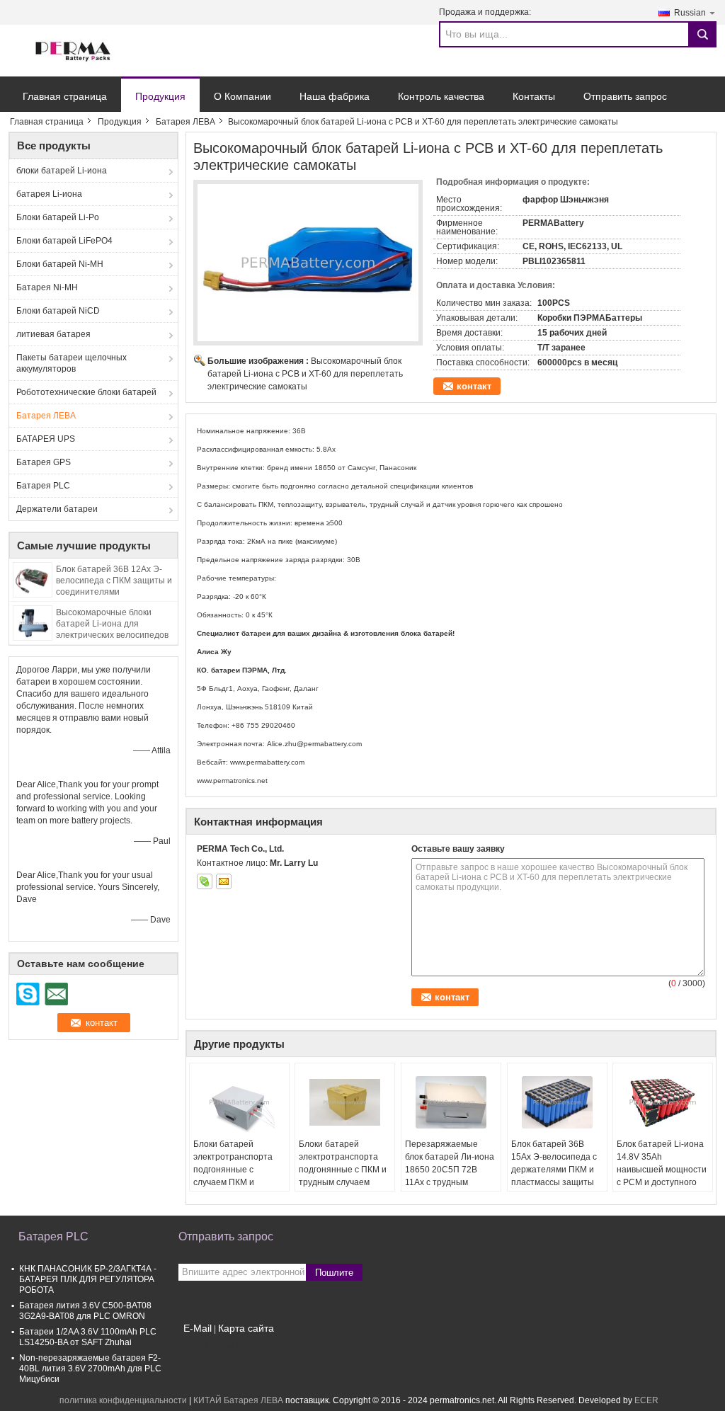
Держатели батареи (57, 509)
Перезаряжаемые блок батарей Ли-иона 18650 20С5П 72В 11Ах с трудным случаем (449, 1169)
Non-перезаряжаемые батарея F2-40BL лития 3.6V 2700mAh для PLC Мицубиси (90, 1368)
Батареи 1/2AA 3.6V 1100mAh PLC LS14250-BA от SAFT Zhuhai (87, 1337)
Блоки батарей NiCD (58, 311)
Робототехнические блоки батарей (86, 392)
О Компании (242, 96)
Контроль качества (441, 96)
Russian (690, 13)
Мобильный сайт (221, 1346)
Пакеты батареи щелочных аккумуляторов (71, 363)
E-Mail (197, 1328)
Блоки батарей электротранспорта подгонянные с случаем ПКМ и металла (233, 1169)
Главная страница (65, 96)
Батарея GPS (43, 462)
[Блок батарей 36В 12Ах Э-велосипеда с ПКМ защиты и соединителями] (33, 579)
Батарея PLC (43, 486)
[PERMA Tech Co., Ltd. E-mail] (224, 881)
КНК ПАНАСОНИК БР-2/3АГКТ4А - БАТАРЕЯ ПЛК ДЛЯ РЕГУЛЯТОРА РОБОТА (87, 1279)
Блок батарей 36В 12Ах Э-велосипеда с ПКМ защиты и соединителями (114, 580)
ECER (646, 1400)
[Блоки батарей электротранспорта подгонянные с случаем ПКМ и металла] (239, 1102)
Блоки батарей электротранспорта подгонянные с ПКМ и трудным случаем (343, 1163)
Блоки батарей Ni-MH (59, 264)
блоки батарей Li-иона (61, 171)
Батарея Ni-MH (47, 287)
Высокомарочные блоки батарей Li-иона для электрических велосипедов (112, 623)
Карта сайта (246, 1328)
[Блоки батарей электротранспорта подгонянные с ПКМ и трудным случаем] (344, 1102)
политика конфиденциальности (123, 1400)
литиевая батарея (53, 334)
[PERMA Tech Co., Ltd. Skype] (204, 881)
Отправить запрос (625, 96)
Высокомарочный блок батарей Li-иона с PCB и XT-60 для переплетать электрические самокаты (305, 374)
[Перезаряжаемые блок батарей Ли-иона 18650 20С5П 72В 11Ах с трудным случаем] (451, 1102)
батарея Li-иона (49, 194)
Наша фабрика (334, 96)
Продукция (160, 96)
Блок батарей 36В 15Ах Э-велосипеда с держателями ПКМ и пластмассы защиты (554, 1163)
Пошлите (334, 1272)
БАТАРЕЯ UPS (45, 439)
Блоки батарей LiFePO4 (64, 241)
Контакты (534, 96)
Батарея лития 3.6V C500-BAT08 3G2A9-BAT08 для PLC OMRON (85, 1311)
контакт (474, 386)
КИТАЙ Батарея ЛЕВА (238, 1400)
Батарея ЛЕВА (185, 122)
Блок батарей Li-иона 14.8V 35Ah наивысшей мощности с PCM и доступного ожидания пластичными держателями (662, 1182)
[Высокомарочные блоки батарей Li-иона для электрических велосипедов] (32, 622)
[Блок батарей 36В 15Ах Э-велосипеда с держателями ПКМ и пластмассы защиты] (557, 1102)
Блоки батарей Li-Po (57, 217)
